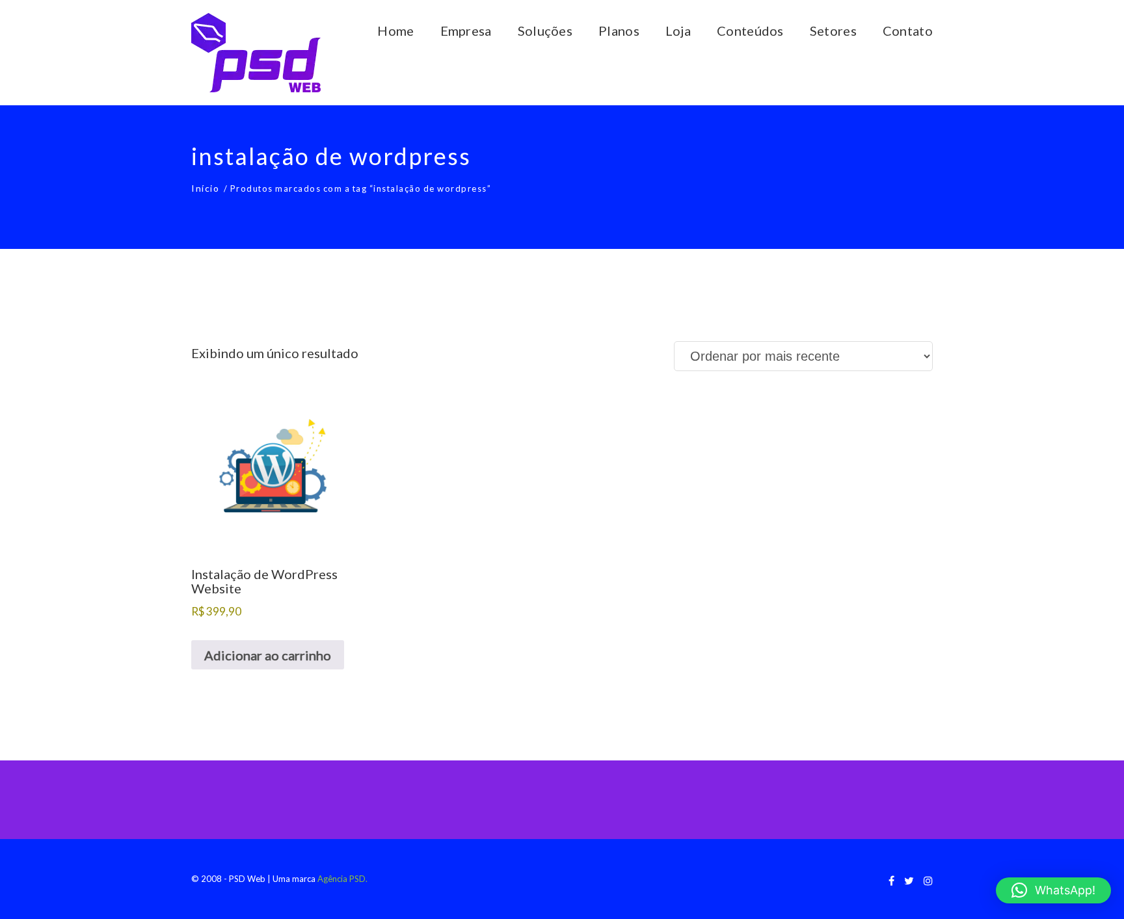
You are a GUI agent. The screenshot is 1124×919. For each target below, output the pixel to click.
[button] (1053, 890)
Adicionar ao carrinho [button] (267, 655)
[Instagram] (928, 880)
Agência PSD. (342, 879)
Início (205, 188)
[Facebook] (891, 880)
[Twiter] (909, 880)
